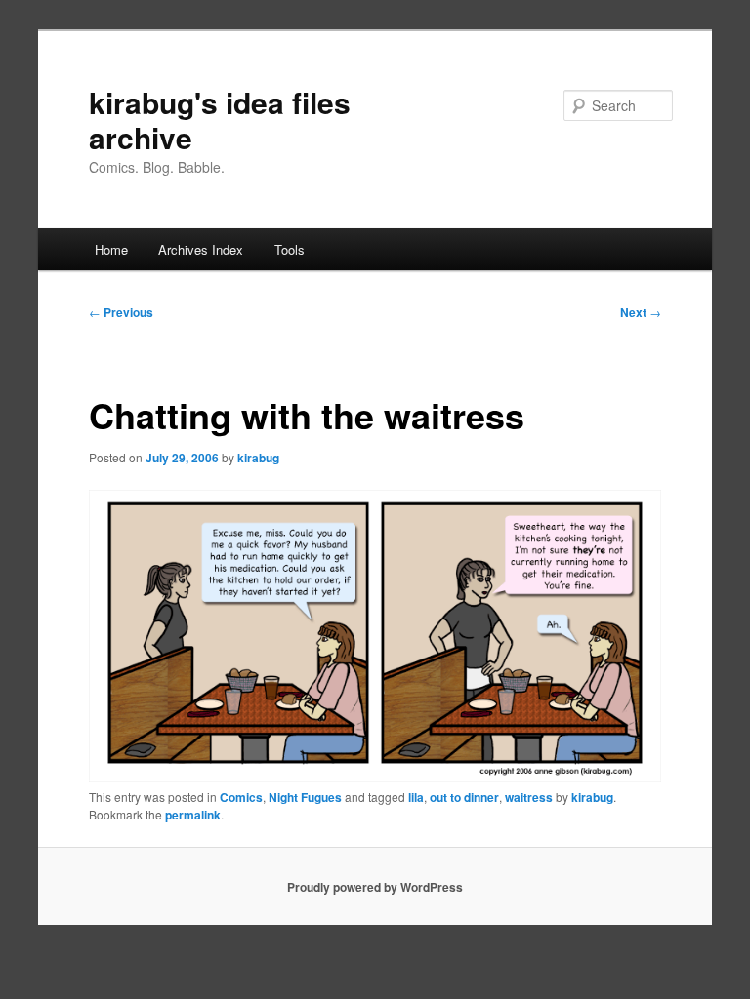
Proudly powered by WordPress (375, 887)
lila (416, 797)
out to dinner (464, 797)
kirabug (258, 457)
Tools (289, 249)
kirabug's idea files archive (220, 119)
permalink (193, 814)
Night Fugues (305, 797)
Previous (121, 312)
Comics (241, 797)
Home (111, 249)
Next (640, 312)
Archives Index (200, 249)
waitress (529, 797)
